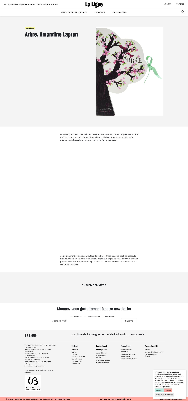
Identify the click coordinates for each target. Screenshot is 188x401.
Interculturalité (120, 12)
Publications (109, 317)
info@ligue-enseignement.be (34, 364)
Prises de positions (78, 357)
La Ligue (167, 4)
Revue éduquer (101, 353)
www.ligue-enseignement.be (35, 366)
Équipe (74, 352)
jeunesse (30, 28)
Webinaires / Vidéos (103, 360)
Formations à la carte (128, 354)
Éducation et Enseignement (74, 12)
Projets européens (102, 362)
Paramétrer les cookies (164, 395)
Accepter (159, 390)
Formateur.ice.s (126, 356)
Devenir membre (77, 359)
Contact (180, 4)
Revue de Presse (93, 317)
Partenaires (76, 363)
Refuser (168, 390)
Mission (147, 349)
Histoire (74, 354)
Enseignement (101, 355)
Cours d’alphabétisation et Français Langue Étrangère (154, 354)
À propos (75, 349)
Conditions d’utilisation (171, 399)
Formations (100, 12)
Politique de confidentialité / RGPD (115, 399)
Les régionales (77, 361)
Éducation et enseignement (102, 348)
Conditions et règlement (129, 359)
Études (98, 358)
